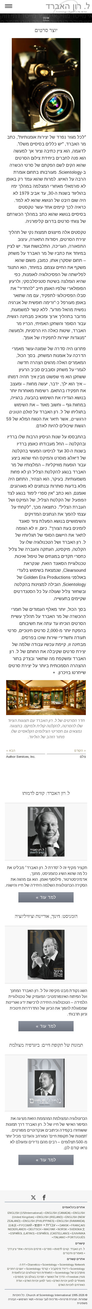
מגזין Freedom (76, 1276)
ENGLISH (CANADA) (58, 1212)
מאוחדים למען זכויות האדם (69, 1280)
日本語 (12, 1225)
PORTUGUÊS (76, 1237)
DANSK (64, 1225)
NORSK (62, 1229)
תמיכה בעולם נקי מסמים (29, 1276)
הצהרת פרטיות (68, 1299)
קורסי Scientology (37, 1268)
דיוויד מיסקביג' (59, 1268)
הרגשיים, (77, 419)
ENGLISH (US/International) (25, 1212)
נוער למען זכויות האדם (38, 1280)
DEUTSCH (34, 1229)
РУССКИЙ (25, 1225)
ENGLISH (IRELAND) (50, 1217)
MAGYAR (49, 1229)
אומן (46, 18)
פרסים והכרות (33, 1249)
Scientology (49, 1264)
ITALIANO (59, 1237)
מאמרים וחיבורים (73, 1253)
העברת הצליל (73, 507)
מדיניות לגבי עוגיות (47, 1299)
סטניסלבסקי (34, 281)
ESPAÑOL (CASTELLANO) (53, 1233)
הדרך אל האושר (56, 1276)
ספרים (48, 1249)
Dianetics (34, 1264)
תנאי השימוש (26, 1299)
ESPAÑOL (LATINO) (22, 1233)
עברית (50, 1225)
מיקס (44, 458)
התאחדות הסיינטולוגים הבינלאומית (32, 1272)
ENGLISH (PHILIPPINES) (38, 1220)
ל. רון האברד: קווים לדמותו (69, 1249)
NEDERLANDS (17, 1229)
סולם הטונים (20, 411)
